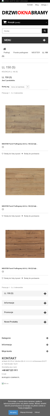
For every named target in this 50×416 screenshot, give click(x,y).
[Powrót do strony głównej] (4, 49)
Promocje (8, 312)
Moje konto (7, 351)
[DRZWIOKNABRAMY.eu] (25, 12)
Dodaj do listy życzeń (12, 153)
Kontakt (30, 5)
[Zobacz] (3, 147)
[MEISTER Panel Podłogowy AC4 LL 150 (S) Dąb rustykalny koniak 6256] (25, 243)
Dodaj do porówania (31, 153)
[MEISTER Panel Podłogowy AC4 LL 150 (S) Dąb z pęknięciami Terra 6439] (25, 119)
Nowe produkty (11, 322)
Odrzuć (37, 412)
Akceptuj (13, 412)
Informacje (9, 303)
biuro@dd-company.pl (11, 377)
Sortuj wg (5, 86)
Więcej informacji (26, 412)
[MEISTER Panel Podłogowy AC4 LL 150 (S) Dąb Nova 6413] (25, 181)
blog (37, 5)
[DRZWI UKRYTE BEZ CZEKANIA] (25, 1)
